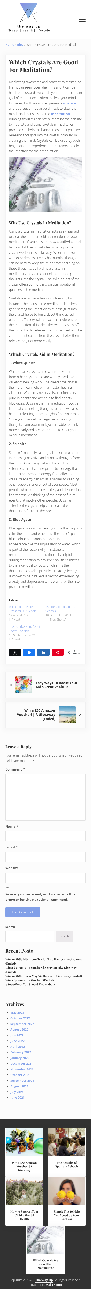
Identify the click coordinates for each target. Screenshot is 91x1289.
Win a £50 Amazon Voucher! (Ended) (29, 980)
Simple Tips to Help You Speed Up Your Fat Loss (67, 1215)
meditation (60, 113)
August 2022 (19, 1029)
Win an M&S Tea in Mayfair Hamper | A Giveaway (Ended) (43, 976)
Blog (20, 45)
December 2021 (21, 1064)
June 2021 (17, 1097)
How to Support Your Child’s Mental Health (24, 1215)
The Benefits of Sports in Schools (66, 1164)
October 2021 (20, 1075)
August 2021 (19, 1086)
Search (10, 927)
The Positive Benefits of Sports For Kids (24, 629)
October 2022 (20, 1018)
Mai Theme (54, 1285)
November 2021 (21, 1069)
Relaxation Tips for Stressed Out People (23, 609)
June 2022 (17, 1041)
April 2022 (17, 1047)
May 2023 (17, 1012)
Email (11, 847)
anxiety (69, 103)
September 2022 (22, 1024)
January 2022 (19, 1058)
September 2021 (22, 1080)
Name (11, 826)
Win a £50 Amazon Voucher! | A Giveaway (24, 1166)
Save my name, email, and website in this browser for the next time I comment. (40, 897)
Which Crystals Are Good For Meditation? (45, 1264)
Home (9, 45)
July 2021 (16, 1092)
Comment (15, 769)
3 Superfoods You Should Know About (30, 984)
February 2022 (20, 1052)
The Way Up (44, 1280)
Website (12, 868)
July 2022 (16, 1035)
